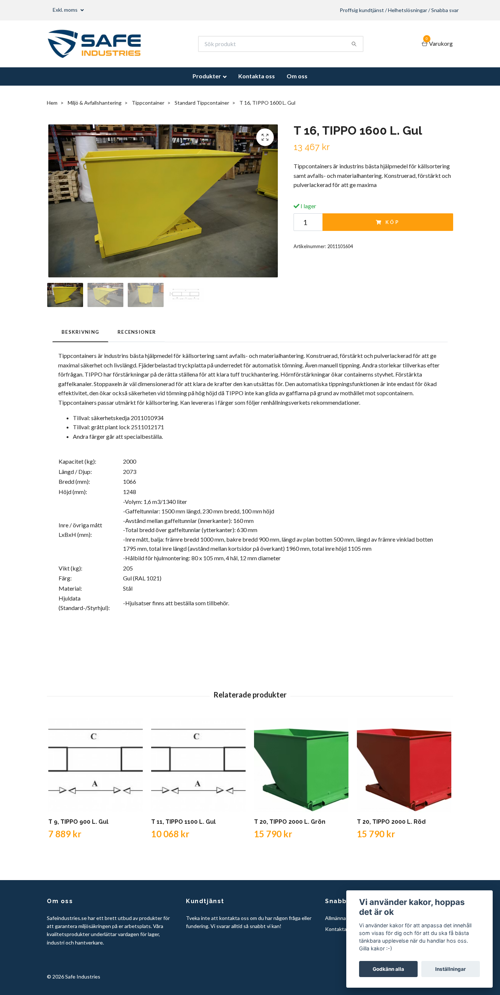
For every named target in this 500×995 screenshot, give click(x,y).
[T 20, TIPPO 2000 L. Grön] (301, 765)
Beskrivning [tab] (80, 332)
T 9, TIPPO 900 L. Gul (78, 821)
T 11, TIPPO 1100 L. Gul (183, 821)
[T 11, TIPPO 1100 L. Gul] (198, 765)
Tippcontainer (148, 103)
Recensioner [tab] (136, 332)
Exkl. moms (66, 10)
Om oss (297, 75)
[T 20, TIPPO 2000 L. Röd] (404, 765)
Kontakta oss (256, 75)
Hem (52, 103)
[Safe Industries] (94, 43)
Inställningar (450, 969)
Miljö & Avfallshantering (95, 103)
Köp (392, 222)
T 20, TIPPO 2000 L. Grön (289, 821)
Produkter (207, 75)
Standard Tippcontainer (202, 103)
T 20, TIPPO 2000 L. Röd (391, 821)
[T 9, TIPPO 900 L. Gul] (95, 765)
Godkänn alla (388, 969)
